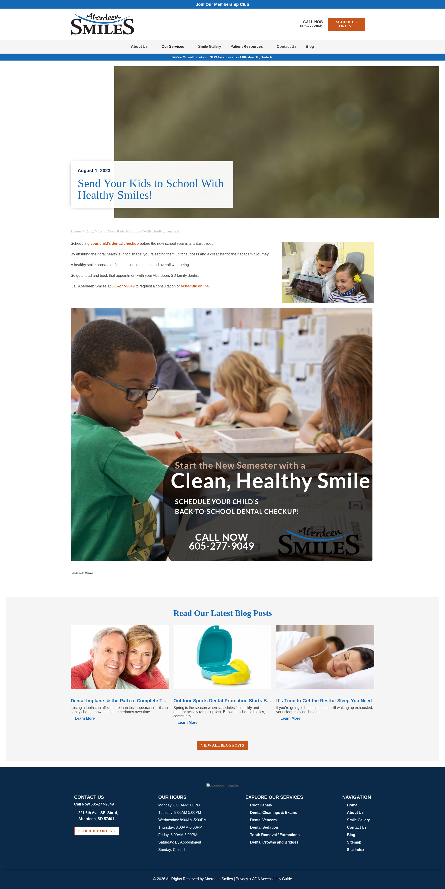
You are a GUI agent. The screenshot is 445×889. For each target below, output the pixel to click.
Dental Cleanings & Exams (273, 813)
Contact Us (286, 46)
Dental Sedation (264, 827)
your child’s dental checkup (114, 243)
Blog (310, 46)
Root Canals (261, 805)
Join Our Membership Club (222, 4)
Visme (89, 573)
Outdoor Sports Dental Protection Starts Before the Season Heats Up (222, 700)
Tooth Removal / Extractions (275, 835)
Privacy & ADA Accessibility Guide (264, 879)
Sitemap (354, 842)
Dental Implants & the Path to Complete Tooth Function (120, 700)
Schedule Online (346, 24)
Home (76, 231)
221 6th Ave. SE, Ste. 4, (98, 816)
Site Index (355, 850)
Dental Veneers (263, 820)
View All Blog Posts (222, 745)
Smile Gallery (209, 46)
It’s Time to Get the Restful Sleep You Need (324, 700)
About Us (139, 46)
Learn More (85, 718)
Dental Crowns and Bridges (274, 842)
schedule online (195, 286)
